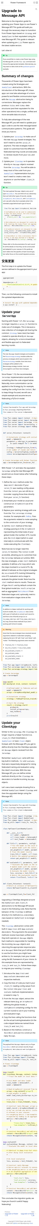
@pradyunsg (25, 1223)
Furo (31, 1223)
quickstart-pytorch (29, 66)
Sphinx (15, 1223)
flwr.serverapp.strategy (12, 356)
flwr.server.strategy (9, 361)
